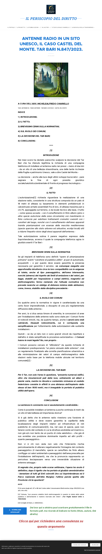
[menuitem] (12, 27)
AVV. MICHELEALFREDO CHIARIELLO (50, 103)
